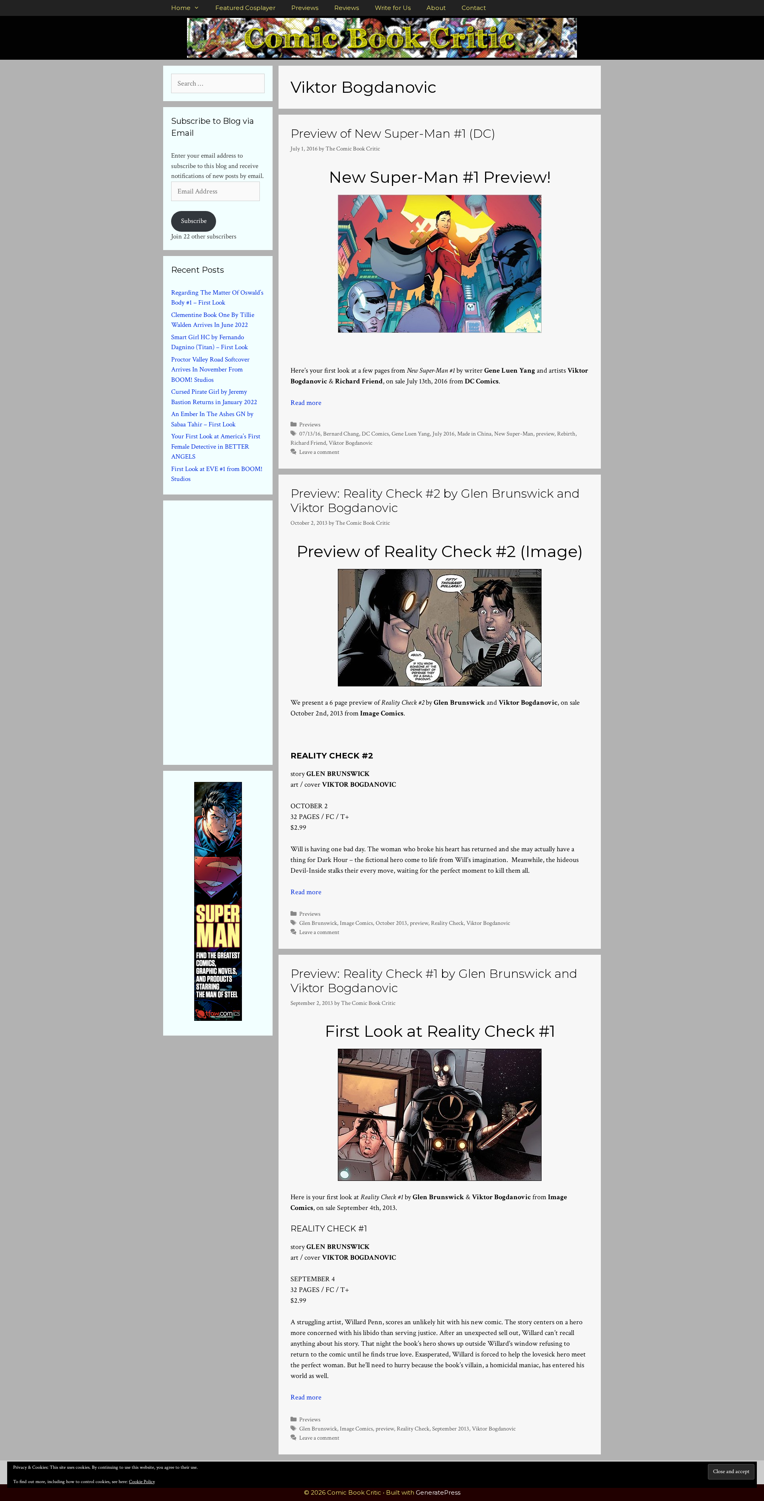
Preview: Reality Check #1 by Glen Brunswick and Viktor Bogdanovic (433, 980)
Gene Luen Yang (411, 434)
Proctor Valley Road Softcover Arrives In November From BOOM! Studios (210, 369)
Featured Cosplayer (245, 8)
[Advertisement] (230, 631)
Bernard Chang (341, 434)
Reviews (346, 8)
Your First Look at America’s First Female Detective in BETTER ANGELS (215, 446)
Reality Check (447, 923)
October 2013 (391, 923)
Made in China (474, 434)
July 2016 (443, 434)
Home (181, 8)
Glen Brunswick (318, 923)
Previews (304, 8)
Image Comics (356, 923)
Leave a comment (319, 452)
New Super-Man (513, 434)
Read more (306, 402)
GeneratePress (438, 1492)
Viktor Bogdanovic (350, 443)
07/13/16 (309, 434)
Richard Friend (308, 443)
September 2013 (450, 1429)
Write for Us (393, 8)
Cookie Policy (142, 1482)
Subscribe (194, 221)
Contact (474, 8)
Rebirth (566, 434)
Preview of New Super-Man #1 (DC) (392, 133)
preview (545, 434)
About (436, 8)
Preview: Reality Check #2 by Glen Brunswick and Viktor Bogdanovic (435, 500)
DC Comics (375, 434)
